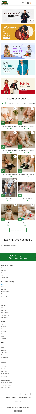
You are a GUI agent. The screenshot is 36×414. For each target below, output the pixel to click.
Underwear (4, 357)
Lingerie (3, 331)
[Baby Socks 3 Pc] (9, 187)
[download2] (18, 16)
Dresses (3, 329)
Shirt (2, 347)
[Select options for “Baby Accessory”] (3, 219)
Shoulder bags (5, 387)
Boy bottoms (5, 291)
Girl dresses (4, 273)
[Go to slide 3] (31, 20)
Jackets (3, 338)
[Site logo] (4, 2)
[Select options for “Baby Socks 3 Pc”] (3, 195)
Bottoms (3, 326)
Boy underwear (5, 294)
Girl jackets (4, 317)
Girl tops (3, 310)
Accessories (4, 277)
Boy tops (3, 289)
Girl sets (3, 270)
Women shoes (5, 373)
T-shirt (3, 345)
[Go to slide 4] (33, 20)
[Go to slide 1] (28, 20)
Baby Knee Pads (27, 223)
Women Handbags (6, 382)
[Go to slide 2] (30, 20)
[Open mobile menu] (34, 2)
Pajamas (3, 334)
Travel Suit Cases (6, 385)
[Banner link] (18, 32)
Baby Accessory (9, 223)
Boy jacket (4, 296)
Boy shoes (4, 369)
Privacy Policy (25, 394)
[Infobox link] (18, 257)
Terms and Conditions (24, 397)
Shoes (3, 275)
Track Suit (4, 352)
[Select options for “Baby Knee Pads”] (20, 219)
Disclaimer (18, 401)
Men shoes (4, 376)
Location (9, 394)
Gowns (3, 336)
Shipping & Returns (11, 397)
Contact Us (16, 394)
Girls (2, 303)
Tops (2, 324)
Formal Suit (4, 355)
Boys (2, 284)
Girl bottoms (5, 312)
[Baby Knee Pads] (26, 211)
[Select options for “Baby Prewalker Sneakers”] (3, 123)
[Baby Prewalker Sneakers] (9, 115)
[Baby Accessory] (9, 211)
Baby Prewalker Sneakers (9, 126)
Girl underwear (5, 315)
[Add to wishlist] (15, 108)
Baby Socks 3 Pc (9, 199)
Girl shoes (4, 371)
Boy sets (3, 268)
